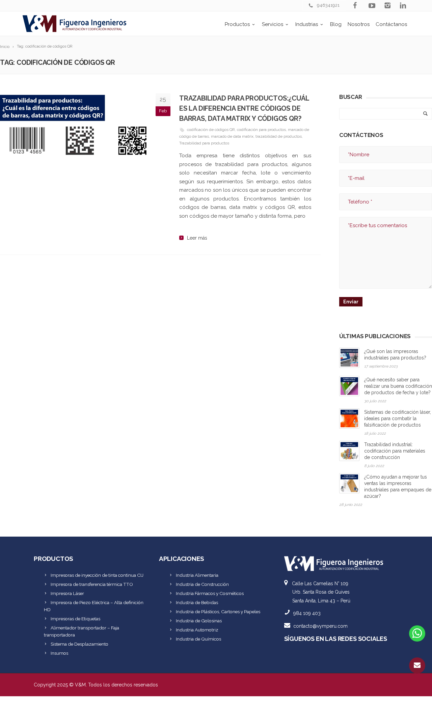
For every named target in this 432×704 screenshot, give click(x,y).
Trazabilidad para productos (204, 143)
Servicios (272, 24)
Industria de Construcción (202, 584)
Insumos (59, 653)
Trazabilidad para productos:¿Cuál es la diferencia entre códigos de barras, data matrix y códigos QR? (244, 108)
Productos (237, 24)
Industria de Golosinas (199, 620)
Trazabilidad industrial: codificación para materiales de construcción (394, 451)
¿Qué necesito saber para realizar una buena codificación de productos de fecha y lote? (398, 386)
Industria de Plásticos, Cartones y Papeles (218, 611)
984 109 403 (307, 613)
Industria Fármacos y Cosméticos (210, 593)
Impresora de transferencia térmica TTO (92, 584)
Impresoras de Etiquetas (75, 618)
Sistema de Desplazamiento (79, 644)
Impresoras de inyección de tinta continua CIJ (97, 575)
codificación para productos (261, 129)
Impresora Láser (67, 593)
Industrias (306, 24)
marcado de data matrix (232, 136)
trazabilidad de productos (278, 136)
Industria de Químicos (198, 639)
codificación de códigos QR (211, 129)
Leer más (197, 238)
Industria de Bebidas (197, 602)
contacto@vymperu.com (320, 626)
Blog (336, 24)
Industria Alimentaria (197, 575)
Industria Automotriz (197, 629)
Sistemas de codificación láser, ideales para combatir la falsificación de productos (397, 418)
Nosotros (359, 24)
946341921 (328, 5)
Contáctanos (391, 24)
